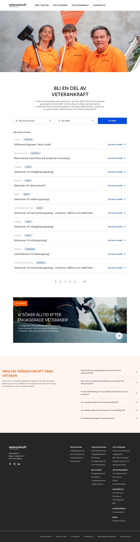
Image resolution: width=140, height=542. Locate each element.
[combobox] (33, 121)
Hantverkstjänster (77, 454)
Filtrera (112, 121)
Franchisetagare (119, 484)
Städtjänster (75, 461)
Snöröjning (95, 458)
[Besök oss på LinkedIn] (19, 464)
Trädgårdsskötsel (98, 454)
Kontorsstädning (98, 465)
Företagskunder (98, 447)
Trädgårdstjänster (77, 451)
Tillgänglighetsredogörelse (106, 536)
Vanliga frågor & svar (121, 461)
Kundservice (118, 489)
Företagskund (118, 500)
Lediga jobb (117, 454)
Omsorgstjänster (76, 458)
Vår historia (117, 477)
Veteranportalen (119, 465)
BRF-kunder (96, 470)
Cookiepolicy (75, 536)
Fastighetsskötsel (98, 461)
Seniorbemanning (98, 451)
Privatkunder (76, 447)
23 (84, 281)
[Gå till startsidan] (17, 5)
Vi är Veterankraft (120, 474)
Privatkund (117, 496)
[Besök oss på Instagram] (14, 464)
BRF (114, 503)
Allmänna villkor (61, 536)
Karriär (115, 481)
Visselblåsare (88, 536)
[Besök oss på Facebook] (10, 464)
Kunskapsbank (118, 512)
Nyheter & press (119, 521)
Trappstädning (97, 484)
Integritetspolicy (46, 536)
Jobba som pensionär (121, 451)
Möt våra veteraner (121, 458)
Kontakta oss (118, 493)
